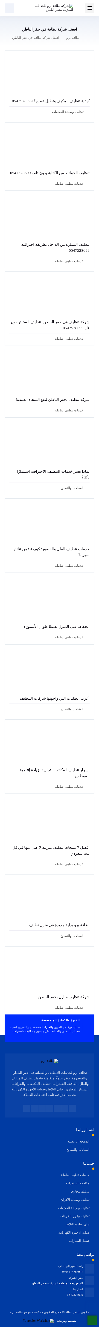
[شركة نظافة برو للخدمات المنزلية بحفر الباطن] (49, 8)
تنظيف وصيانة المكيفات (68, 112)
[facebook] (72, 1108)
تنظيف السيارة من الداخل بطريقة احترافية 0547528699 (55, 247)
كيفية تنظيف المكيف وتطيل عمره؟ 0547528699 (51, 101)
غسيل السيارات (79, 1241)
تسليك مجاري (80, 1191)
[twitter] (64, 1108)
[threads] (26, 1108)
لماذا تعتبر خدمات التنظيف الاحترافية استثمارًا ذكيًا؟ (53, 474)
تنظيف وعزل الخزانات (75, 1216)
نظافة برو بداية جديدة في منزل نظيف (59, 925)
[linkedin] (42, 1108)
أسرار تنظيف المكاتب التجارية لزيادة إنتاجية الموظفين (55, 773)
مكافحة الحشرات (78, 1183)
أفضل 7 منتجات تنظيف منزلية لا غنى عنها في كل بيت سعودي (51, 850)
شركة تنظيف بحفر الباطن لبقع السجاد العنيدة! (53, 399)
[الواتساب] (92, 1320)
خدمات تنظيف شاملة (69, 183)
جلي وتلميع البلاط (78, 1224)
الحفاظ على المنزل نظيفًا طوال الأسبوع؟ (56, 626)
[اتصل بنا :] (92, 1307)
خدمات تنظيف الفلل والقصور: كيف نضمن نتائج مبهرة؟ (52, 552)
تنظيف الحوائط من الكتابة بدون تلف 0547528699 (50, 173)
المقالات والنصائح (72, 488)
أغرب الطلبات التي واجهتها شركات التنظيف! (54, 698)
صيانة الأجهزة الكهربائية (74, 1232)
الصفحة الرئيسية (78, 1141)
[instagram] (34, 1108)
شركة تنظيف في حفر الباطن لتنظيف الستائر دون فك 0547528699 (50, 325)
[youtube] (49, 1108)
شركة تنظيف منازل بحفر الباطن (64, 997)
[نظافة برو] (49, 1061)
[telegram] (57, 1108)
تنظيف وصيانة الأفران (75, 1199)
